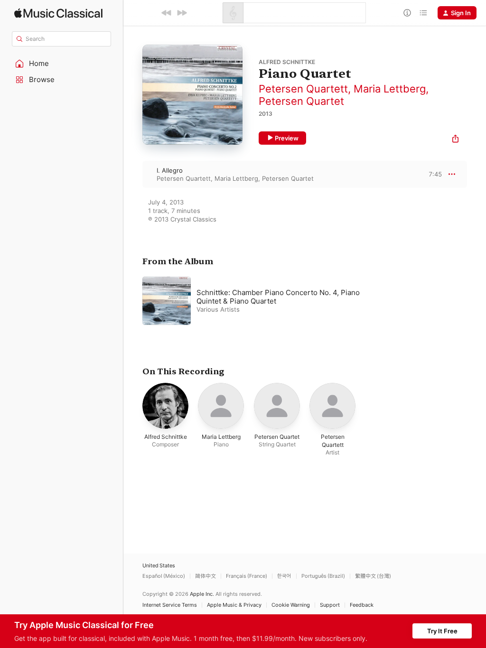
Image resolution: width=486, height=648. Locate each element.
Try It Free (442, 631)
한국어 (284, 576)
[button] (61, 63)
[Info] (407, 12)
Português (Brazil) (323, 576)
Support (330, 605)
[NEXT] (181, 12)
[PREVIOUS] (166, 12)
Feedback (362, 605)
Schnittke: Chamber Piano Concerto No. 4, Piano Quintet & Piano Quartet (278, 296)
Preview (287, 138)
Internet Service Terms (169, 605)
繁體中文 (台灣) (373, 576)
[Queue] (423, 12)
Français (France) (246, 576)
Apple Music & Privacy (234, 605)
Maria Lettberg (390, 89)
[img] (58, 13)
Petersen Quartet (301, 101)
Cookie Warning (290, 605)
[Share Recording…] (455, 139)
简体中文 (205, 576)
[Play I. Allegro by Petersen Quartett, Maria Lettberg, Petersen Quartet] (133, 174)
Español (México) (163, 576)
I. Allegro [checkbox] (170, 170)
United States (158, 565)
